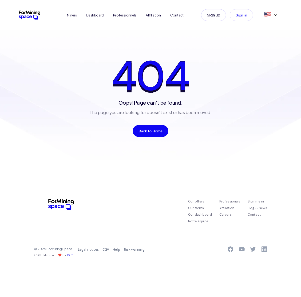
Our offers (196, 201)
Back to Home (151, 131)
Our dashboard (200, 214)
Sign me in (256, 201)
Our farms (196, 208)
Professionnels (124, 15)
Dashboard (95, 15)
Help (116, 249)
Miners (72, 15)
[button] (270, 15)
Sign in (241, 15)
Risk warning (134, 249)
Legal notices (88, 249)
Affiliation (153, 15)
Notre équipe (198, 221)
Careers (225, 214)
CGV (106, 249)
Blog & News (257, 208)
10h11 (70, 255)
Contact (177, 15)
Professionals (229, 201)
